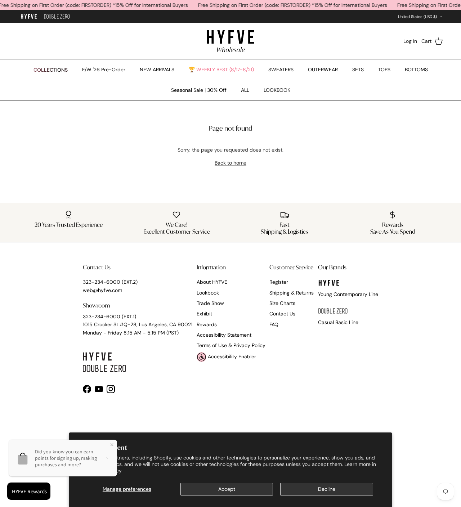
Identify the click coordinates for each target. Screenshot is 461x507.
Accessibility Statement (224, 335)
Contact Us (282, 313)
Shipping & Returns (291, 293)
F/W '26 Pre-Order (103, 70)
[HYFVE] (230, 41)
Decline (326, 489)
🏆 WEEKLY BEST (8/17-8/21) (221, 70)
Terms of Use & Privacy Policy (231, 345)
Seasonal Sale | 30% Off (199, 90)
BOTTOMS (416, 70)
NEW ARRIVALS (157, 70)
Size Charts (282, 303)
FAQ (273, 324)
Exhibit (204, 313)
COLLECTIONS (50, 70)
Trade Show (210, 303)
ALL (245, 90)
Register (278, 282)
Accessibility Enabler (231, 356)
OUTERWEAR (323, 70)
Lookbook (208, 293)
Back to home (230, 163)
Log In (410, 41)
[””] (57, 17)
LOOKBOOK (277, 90)
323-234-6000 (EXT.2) (110, 282)
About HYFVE (212, 282)
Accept (226, 489)
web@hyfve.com (102, 290)
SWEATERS (281, 70)
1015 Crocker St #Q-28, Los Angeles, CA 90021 (137, 324)
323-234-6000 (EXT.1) (109, 316)
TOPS (384, 70)
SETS (358, 70)
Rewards (207, 324)
